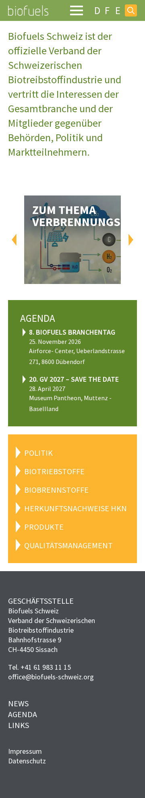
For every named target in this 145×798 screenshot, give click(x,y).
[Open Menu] (76, 10)
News (18, 703)
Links (18, 725)
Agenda (22, 714)
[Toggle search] (131, 10)
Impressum (25, 751)
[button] (14, 240)
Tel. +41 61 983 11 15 (39, 667)
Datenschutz (27, 760)
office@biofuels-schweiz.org (51, 676)
